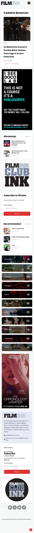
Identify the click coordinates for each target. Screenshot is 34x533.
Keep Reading (15, 64)
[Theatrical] (17, 338)
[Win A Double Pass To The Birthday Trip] (7, 153)
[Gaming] (17, 285)
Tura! (13, 245)
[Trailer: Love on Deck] (7, 231)
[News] (17, 312)
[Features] (17, 277)
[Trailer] (17, 347)
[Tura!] (7, 247)
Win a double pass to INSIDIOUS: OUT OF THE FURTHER (19, 143)
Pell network (16, 523)
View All (27, 136)
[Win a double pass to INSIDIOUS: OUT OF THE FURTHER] (7, 143)
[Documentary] (17, 268)
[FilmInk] (17, 416)
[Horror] (17, 294)
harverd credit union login (21, 526)
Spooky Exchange (26, 523)
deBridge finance (7, 526)
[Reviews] (17, 321)
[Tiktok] (24, 507)
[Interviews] (17, 303)
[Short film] (17, 329)
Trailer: (18, 228)
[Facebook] (10, 507)
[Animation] (17, 259)
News (5, 43)
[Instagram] (15, 507)
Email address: (8, 205)
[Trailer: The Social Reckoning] (7, 239)
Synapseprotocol (7, 523)
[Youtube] (19, 507)
